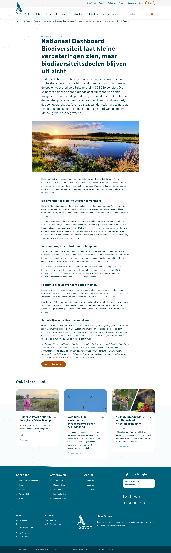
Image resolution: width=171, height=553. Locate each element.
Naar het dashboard (52, 364)
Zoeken (129, 9)
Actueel (27, 21)
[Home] (20, 9)
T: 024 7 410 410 (23, 537)
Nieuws (37, 21)
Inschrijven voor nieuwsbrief (132, 483)
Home (18, 21)
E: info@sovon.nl (23, 533)
